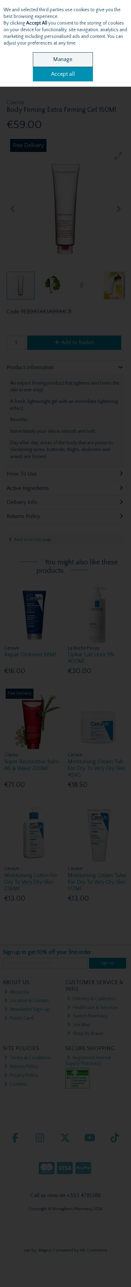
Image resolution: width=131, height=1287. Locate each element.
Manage (62, 59)
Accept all (63, 74)
